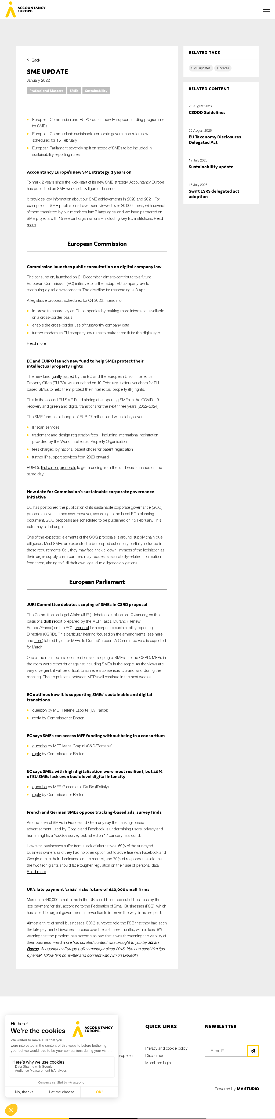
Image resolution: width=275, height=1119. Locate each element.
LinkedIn (130, 955)
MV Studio (248, 1088)
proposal (81, 627)
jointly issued (63, 376)
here (158, 634)
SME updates (200, 68)
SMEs (74, 90)
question (39, 710)
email (36, 955)
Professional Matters (46, 90)
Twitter (72, 955)
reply (36, 717)
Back (36, 60)
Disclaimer (154, 1055)
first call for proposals (58, 467)
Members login (158, 1062)
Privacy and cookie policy (166, 1048)
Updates (223, 68)
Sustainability (96, 90)
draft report (53, 621)
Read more (36, 343)
